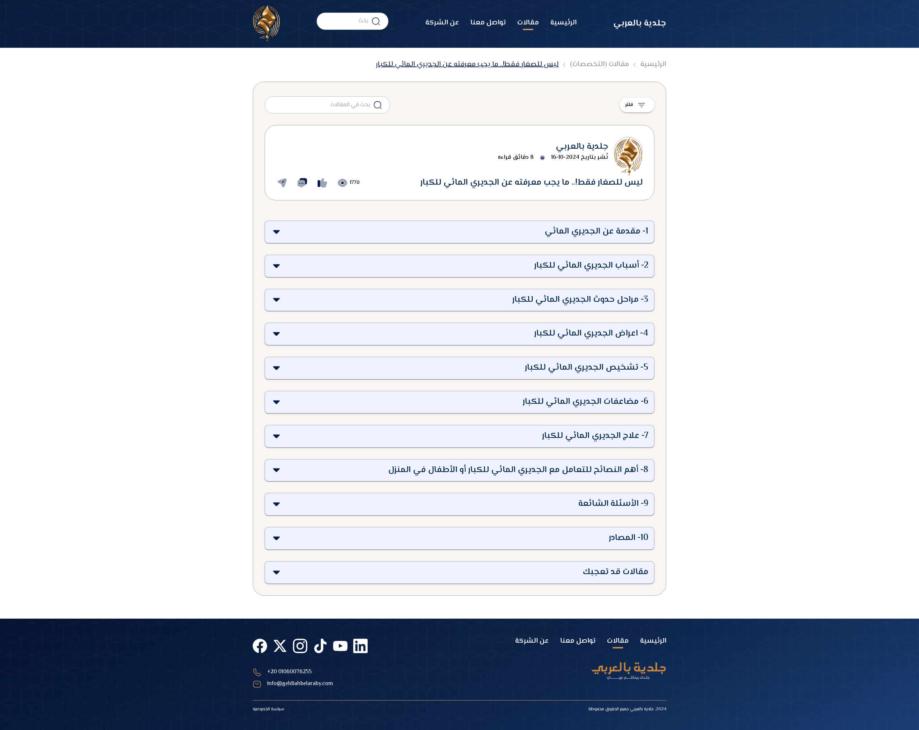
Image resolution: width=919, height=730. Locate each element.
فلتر (629, 105)
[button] (459, 232)
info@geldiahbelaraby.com (300, 683)
